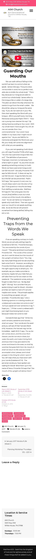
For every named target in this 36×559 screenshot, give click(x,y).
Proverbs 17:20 (8, 416)
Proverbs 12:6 (18, 413)
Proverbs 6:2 (7, 418)
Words (5, 421)
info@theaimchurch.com (17, 4)
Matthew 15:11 (7, 413)
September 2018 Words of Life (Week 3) (25, 391)
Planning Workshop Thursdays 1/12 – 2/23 (19, 450)
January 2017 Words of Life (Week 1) (16, 442)
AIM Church (15, 9)
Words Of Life (15, 429)
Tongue (26, 418)
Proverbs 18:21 (20, 416)
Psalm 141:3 (17, 418)
